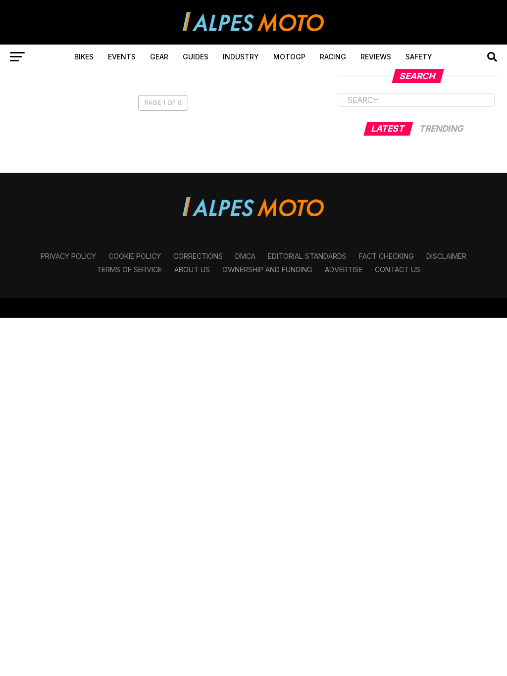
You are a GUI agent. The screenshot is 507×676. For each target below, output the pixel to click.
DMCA (245, 256)
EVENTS (122, 56)
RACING (333, 56)
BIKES (84, 56)
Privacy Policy (68, 256)
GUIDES (195, 56)
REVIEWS (375, 56)
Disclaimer (446, 256)
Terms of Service (129, 269)
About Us (192, 269)
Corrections (198, 256)
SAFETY (419, 56)
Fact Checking (386, 256)
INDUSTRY (241, 56)
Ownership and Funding (267, 269)
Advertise (343, 269)
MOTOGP (289, 56)
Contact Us (397, 269)
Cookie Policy (134, 256)
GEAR (159, 56)
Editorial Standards (307, 256)
